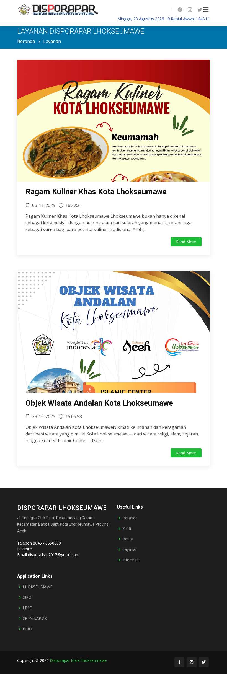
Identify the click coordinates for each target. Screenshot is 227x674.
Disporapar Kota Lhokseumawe (78, 660)
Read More (186, 241)
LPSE (27, 608)
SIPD (27, 597)
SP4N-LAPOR (35, 618)
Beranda (26, 41)
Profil (127, 528)
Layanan (130, 549)
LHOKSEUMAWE (37, 587)
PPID (27, 629)
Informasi (131, 560)
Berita (127, 539)
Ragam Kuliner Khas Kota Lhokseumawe (96, 191)
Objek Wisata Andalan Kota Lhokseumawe (99, 403)
